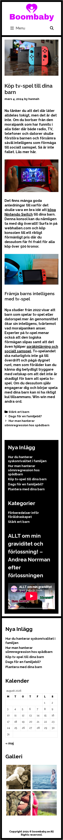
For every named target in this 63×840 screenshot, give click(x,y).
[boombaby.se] (32, 12)
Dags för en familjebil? (25, 416)
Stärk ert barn (19, 412)
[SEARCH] (52, 28)
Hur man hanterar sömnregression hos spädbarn (24, 470)
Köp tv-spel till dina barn (27, 479)
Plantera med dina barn (26, 489)
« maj (9, 743)
